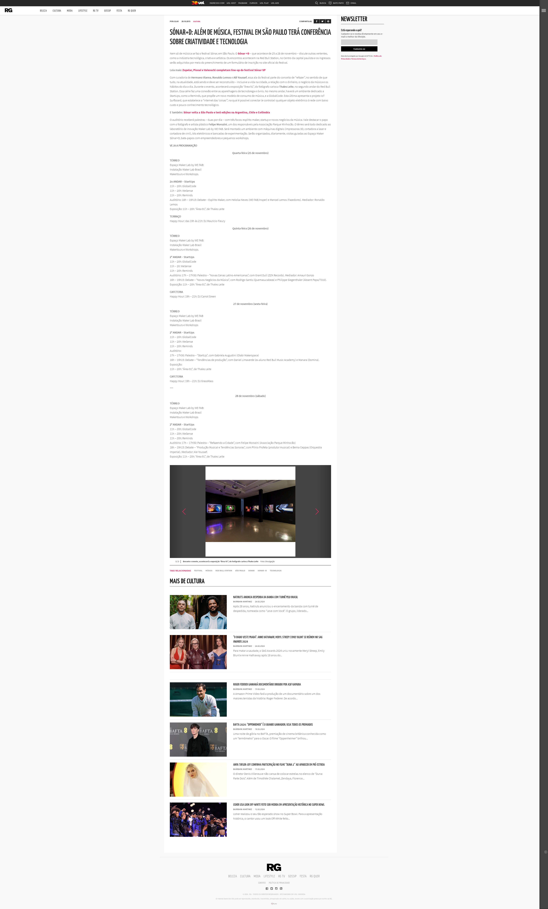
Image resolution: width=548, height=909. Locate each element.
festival (198, 570)
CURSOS (253, 3)
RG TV (95, 10)
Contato (262, 883)
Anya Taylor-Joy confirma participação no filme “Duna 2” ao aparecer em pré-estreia (279, 764)
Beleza (43, 10)
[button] (324, 511)
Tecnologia (275, 570)
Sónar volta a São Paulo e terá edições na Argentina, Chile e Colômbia (227, 112)
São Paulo (240, 570)
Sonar (251, 570)
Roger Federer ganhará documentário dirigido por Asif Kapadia (267, 684)
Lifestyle (82, 10)
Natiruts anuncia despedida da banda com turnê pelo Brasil (265, 597)
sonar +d (262, 570)
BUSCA (323, 3)
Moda (70, 10)
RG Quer (132, 10)
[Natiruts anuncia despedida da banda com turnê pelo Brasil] (198, 628)
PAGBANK (242, 3)
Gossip (107, 10)
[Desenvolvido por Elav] (274, 904)
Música (209, 570)
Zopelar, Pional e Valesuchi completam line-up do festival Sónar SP (224, 70)
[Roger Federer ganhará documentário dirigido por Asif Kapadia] (198, 715)
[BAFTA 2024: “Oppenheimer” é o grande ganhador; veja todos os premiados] (198, 755)
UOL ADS (275, 3)
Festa (119, 10)
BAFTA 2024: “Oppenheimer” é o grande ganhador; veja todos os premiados (273, 724)
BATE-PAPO (338, 3)
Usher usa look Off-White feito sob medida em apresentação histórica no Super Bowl (279, 804)
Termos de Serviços (358, 59)
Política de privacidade (279, 883)
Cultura (57, 10)
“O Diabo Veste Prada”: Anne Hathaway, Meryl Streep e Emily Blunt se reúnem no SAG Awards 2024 (277, 639)
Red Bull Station (223, 570)
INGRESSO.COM (217, 3)
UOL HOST (231, 3)
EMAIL (353, 3)
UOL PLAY (264, 3)
